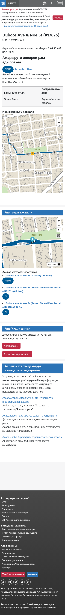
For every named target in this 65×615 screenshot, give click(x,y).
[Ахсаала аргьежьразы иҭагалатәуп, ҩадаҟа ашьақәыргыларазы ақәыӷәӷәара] (58, 230)
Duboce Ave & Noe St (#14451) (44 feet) (29, 275)
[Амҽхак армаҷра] (58, 225)
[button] (44, 3)
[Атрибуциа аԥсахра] (59, 264)
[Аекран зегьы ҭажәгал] (58, 236)
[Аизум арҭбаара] (58, 220)
